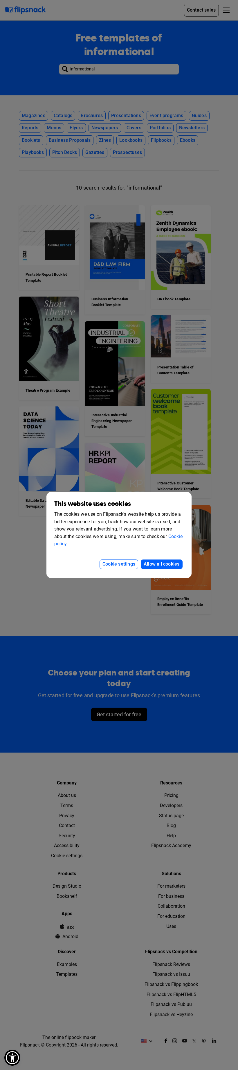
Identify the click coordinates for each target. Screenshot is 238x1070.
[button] (12, 1057)
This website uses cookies (92, 504)
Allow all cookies (161, 564)
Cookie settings (118, 564)
